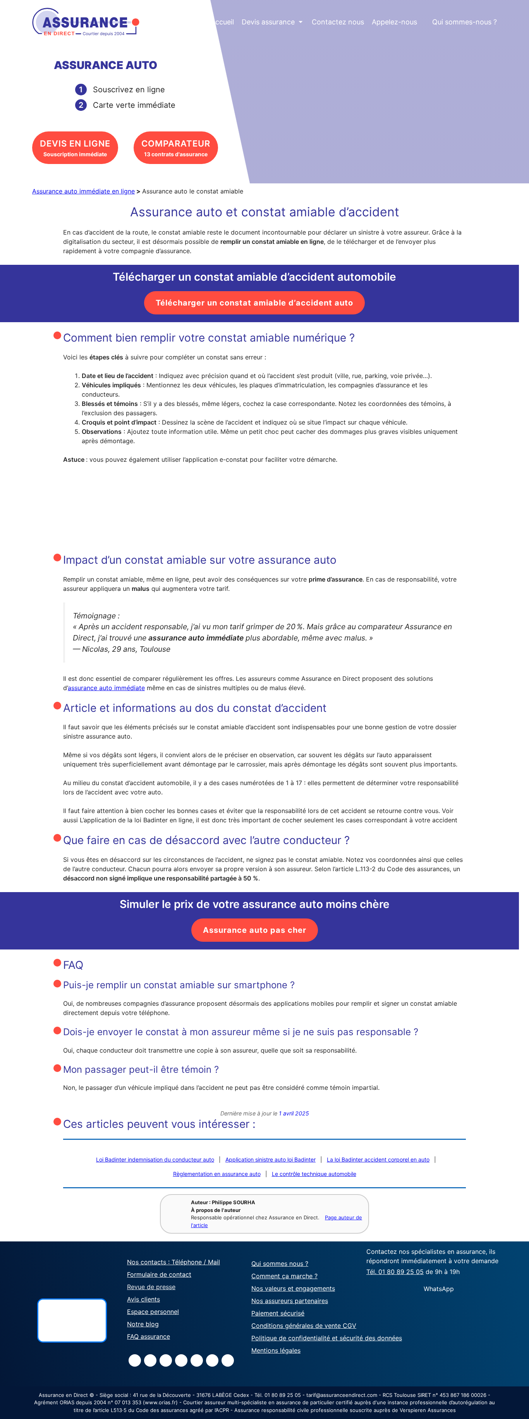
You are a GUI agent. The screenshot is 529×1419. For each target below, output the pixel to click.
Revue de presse (151, 1286)
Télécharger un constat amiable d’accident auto (254, 302)
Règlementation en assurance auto (217, 1173)
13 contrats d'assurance (175, 147)
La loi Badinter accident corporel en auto (378, 1159)
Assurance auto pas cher (254, 930)
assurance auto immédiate (106, 688)
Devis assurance (272, 22)
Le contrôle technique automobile (314, 1173)
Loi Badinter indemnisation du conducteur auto (155, 1159)
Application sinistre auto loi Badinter (270, 1159)
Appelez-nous (394, 22)
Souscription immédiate (75, 147)
